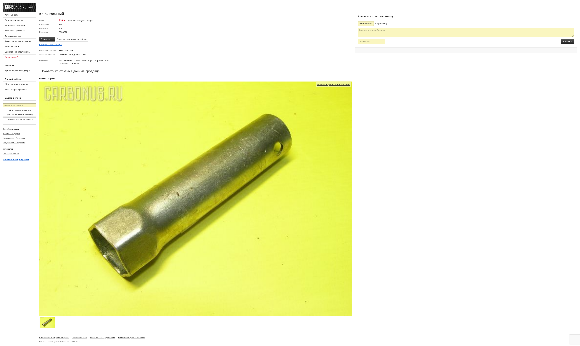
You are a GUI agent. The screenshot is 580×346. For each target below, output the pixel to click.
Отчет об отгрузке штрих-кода (20, 119)
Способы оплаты (79, 337)
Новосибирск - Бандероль (14, 138)
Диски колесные (13, 36)
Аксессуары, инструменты (18, 41)
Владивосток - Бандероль (14, 143)
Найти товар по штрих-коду (20, 110)
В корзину (46, 39)
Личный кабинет (14, 79)
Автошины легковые (15, 25)
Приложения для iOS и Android (131, 337)
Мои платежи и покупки (16, 84)
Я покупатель (365, 23)
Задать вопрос (13, 98)
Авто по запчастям (14, 20)
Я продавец (381, 23)
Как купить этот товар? (50, 44)
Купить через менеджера (17, 70)
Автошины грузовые (15, 30)
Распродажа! (11, 57)
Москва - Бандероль (11, 134)
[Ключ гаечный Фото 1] (47, 322)
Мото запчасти (12, 46)
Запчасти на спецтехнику (17, 52)
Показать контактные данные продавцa (70, 71)
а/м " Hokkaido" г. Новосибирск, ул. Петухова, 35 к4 (84, 60)
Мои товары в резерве (16, 89)
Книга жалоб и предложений (102, 337)
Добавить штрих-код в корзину (20, 115)
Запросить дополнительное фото (333, 84)
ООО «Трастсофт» (11, 153)
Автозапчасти (11, 15)
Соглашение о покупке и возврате (54, 337)
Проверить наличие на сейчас (72, 39)
